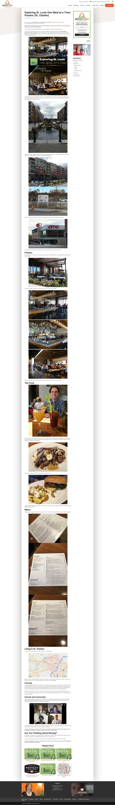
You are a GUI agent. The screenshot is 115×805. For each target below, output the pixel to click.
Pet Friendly (76, 74)
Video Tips (95, 5)
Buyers (75, 67)
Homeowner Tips (78, 70)
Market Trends (77, 65)
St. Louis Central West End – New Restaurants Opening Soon (32, 776)
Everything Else (76, 75)
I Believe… (75, 61)
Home (70, 5)
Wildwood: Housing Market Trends (48, 760)
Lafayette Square (48, 439)
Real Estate (76, 63)
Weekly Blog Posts (82, 30)
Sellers (75, 68)
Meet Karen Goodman (78, 60)
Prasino (36, 23)
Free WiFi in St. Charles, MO (48, 775)
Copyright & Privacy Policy (83, 799)
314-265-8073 (85, 1)
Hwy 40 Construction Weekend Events (64, 761)
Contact (88, 5)
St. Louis (32, 18)
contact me (48, 729)
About (82, 5)
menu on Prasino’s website (65, 512)
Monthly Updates (82, 32)
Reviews (76, 5)
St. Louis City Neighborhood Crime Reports (64, 776)
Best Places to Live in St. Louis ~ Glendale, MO (32, 761)
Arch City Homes (28, 803)
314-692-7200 (56, 788)
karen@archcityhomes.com (57, 789)
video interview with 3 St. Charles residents (44, 725)
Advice (102, 5)
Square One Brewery (38, 439)
